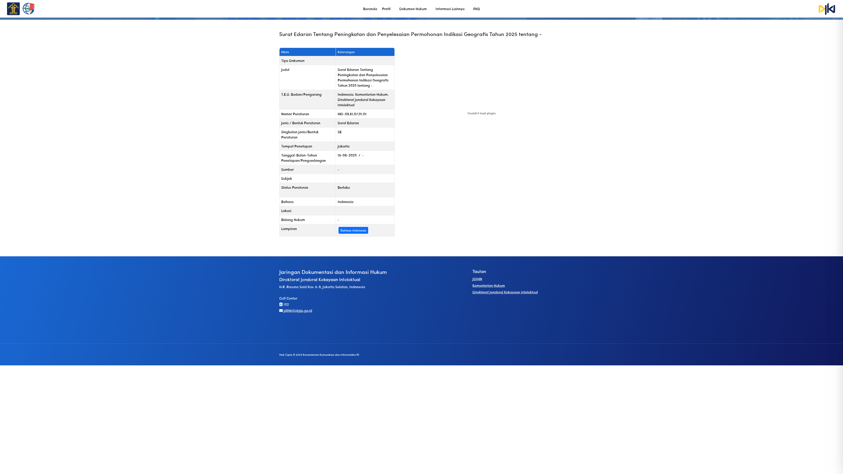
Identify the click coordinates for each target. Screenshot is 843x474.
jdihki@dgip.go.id (297, 310)
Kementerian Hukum (488, 285)
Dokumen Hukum (413, 8)
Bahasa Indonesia (353, 230)
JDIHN (477, 278)
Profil (386, 8)
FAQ (476, 8)
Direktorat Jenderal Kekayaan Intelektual (505, 291)
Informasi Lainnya (450, 8)
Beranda (370, 8)
